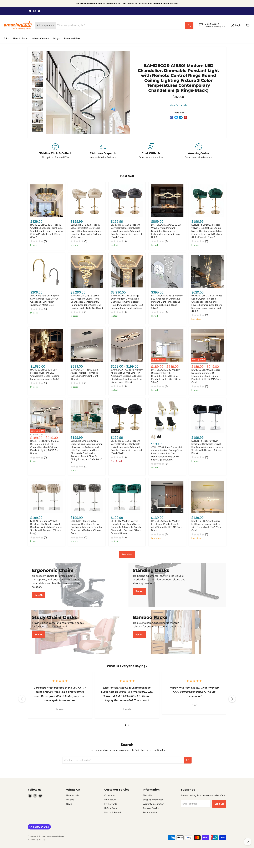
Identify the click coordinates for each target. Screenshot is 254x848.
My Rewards (110, 803)
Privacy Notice (150, 812)
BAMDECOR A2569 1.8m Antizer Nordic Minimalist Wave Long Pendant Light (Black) (84, 374)
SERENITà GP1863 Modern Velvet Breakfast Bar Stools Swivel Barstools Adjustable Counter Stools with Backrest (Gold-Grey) (126, 231)
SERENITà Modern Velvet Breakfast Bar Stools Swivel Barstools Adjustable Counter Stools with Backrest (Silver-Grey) (86, 527)
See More (127, 554)
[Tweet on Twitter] (176, 117)
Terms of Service (151, 808)
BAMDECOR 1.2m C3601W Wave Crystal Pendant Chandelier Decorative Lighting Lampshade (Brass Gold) (166, 231)
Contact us (109, 795)
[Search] (189, 25)
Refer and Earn (72, 38)
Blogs (56, 38)
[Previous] (21, 698)
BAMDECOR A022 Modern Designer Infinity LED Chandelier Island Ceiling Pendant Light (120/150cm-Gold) (206, 376)
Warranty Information (153, 803)
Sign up (219, 804)
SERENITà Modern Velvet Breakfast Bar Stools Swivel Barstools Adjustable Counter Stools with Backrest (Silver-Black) (207, 447)
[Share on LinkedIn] (181, 117)
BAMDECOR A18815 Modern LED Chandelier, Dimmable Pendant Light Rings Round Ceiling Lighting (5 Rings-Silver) (167, 302)
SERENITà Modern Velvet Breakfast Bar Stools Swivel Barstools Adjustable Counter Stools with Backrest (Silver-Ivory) (46, 527)
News (69, 803)
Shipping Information (153, 799)
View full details (178, 105)
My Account (110, 799)
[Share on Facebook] (171, 117)
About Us (147, 795)
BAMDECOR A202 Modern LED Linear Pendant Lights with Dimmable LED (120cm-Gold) (207, 525)
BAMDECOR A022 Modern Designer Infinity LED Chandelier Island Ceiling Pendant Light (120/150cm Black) (44, 447)
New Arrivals (20, 38)
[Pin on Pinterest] (185, 117)
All (5, 38)
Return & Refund (112, 812)
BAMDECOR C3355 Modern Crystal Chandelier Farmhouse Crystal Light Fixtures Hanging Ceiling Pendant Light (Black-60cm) (46, 231)
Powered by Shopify (36, 839)
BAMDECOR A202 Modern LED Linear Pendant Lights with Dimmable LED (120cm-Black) (166, 525)
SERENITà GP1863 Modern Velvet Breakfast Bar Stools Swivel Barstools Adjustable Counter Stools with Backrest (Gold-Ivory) (86, 231)
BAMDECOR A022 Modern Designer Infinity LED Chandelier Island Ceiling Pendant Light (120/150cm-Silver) (166, 376)
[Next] (232, 698)
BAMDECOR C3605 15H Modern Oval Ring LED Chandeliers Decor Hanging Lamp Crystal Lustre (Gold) (44, 374)
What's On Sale (40, 38)
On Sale (70, 799)
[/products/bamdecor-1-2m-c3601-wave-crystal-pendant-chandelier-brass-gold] (167, 200)
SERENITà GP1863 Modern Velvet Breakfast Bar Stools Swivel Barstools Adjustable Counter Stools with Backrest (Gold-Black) (126, 447)
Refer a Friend (111, 808)
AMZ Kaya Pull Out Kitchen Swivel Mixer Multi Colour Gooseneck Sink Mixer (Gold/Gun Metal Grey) (44, 300)
